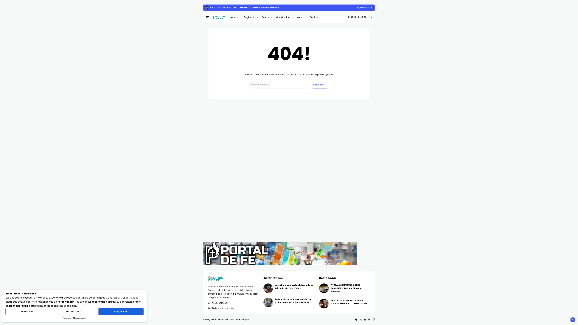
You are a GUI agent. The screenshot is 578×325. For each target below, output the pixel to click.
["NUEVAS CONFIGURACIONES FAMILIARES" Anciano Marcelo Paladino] (324, 288)
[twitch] (374, 320)
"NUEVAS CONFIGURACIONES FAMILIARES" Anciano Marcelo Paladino (346, 288)
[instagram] (365, 320)
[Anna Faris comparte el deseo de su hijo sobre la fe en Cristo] (206, 7)
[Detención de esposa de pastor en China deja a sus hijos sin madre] (268, 302)
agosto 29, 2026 (365, 7)
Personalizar (27, 311)
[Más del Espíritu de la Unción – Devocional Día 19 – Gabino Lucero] (324, 303)
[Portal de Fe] (219, 17)
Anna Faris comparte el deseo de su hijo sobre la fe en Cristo (240, 7)
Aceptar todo (121, 311)
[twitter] (361, 320)
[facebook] (356, 320)
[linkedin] (369, 320)
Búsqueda (318, 84)
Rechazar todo (73, 311)
